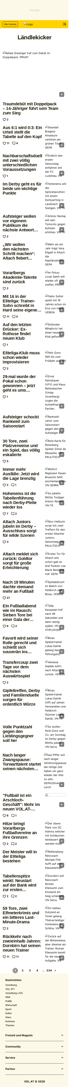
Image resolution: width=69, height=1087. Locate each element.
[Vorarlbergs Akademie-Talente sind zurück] (55, 278)
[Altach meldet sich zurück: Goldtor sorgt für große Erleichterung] (55, 564)
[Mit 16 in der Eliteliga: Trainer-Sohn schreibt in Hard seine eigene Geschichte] (55, 304)
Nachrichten (13, 980)
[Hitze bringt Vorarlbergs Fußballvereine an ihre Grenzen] (55, 833)
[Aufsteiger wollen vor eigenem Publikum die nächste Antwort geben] (55, 224)
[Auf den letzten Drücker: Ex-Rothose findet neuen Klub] (55, 330)
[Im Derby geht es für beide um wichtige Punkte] (55, 196)
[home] (34, 24)
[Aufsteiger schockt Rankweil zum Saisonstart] (55, 425)
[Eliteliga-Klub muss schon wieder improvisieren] (55, 359)
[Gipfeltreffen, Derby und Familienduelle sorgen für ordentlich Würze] (55, 704)
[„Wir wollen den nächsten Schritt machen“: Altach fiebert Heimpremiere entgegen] (55, 254)
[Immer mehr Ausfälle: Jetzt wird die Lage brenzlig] (55, 477)
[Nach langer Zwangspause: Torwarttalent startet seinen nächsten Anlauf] (55, 771)
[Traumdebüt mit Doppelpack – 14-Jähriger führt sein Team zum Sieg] (34, 75)
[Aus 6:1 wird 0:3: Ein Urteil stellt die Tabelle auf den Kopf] (55, 137)
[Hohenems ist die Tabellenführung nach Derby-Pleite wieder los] (55, 499)
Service (10, 1057)
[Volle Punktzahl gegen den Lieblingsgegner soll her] (55, 737)
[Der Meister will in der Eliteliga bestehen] (55, 860)
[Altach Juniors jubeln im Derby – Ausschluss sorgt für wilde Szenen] (55, 533)
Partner (10, 1069)
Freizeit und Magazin (19, 1035)
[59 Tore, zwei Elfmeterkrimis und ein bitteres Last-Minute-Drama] (55, 918)
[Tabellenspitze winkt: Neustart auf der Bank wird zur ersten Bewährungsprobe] (55, 888)
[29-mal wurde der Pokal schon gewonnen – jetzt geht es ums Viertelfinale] (55, 392)
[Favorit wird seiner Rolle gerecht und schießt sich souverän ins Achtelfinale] (55, 646)
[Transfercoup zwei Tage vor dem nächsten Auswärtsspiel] (55, 668)
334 (49, 970)
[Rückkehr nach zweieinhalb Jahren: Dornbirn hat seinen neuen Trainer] (55, 948)
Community (13, 1046)
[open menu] (64, 24)
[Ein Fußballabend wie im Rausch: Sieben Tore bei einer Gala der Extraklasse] (55, 618)
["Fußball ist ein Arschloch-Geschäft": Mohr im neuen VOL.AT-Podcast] (55, 801)
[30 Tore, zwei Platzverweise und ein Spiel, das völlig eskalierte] (55, 449)
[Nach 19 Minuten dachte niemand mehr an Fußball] (55, 588)
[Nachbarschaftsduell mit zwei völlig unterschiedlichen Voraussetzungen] (55, 166)
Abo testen (10, 24)
